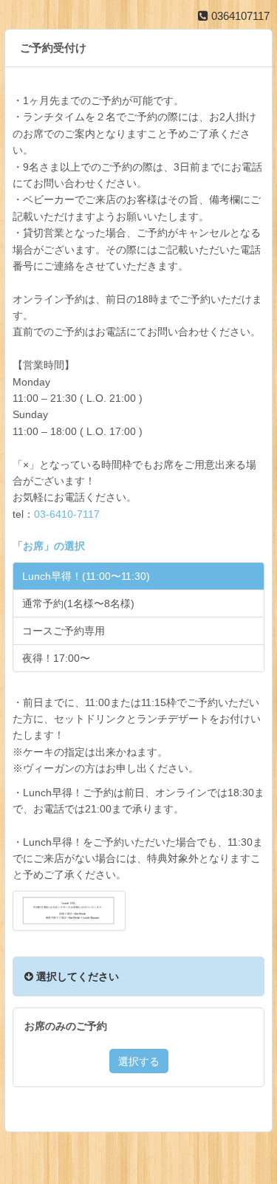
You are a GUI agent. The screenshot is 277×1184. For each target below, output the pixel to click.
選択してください (76, 976)
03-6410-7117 (67, 514)
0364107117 (239, 16)
